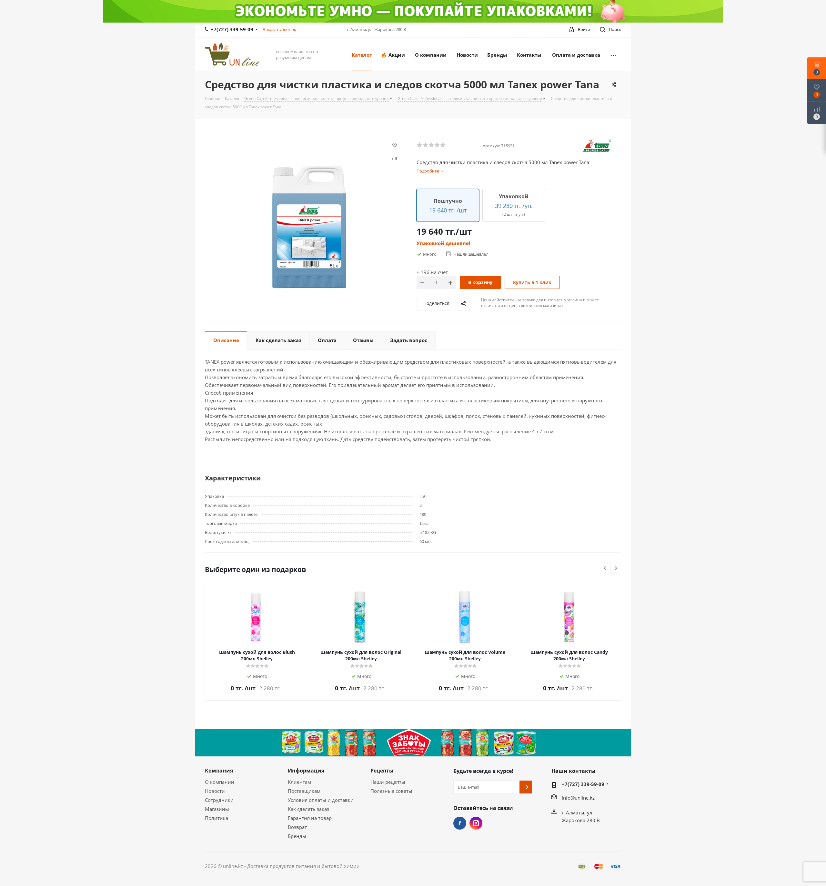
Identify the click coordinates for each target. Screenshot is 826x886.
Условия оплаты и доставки (321, 800)
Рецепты (382, 770)
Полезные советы (391, 791)
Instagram (475, 823)
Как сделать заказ (308, 809)
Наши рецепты (387, 782)
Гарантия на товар (310, 818)
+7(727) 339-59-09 (232, 29)
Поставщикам (304, 791)
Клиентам (299, 782)
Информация (306, 770)
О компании (219, 782)
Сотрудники (219, 800)
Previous (605, 568)
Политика (216, 818)
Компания (219, 770)
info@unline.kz (578, 797)
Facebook (459, 823)
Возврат (297, 827)
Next (615, 568)
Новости (215, 791)
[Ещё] (613, 54)
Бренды (297, 836)
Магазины (217, 809)
